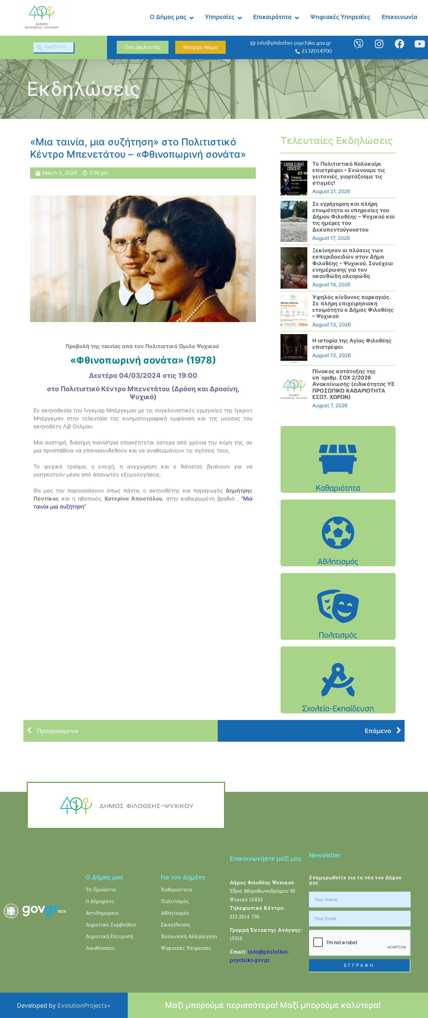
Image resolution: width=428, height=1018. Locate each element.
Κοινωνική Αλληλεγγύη (189, 936)
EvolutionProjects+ (84, 1005)
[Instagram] (379, 44)
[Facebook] (399, 44)
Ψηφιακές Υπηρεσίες (340, 17)
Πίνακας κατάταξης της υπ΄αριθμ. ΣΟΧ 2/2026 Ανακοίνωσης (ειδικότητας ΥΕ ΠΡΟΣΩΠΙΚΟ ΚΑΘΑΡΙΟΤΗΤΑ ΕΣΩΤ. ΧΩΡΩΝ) (353, 384)
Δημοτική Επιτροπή (109, 936)
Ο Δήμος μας (168, 17)
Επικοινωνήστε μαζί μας (266, 858)
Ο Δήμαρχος (100, 901)
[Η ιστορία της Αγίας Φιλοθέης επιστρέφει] (294, 348)
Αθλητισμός (175, 912)
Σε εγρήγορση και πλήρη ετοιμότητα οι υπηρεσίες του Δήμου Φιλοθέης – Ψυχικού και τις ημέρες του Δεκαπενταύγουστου (353, 216)
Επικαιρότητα (272, 17)
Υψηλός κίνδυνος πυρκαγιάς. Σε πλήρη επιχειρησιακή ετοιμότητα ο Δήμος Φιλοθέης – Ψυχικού (353, 307)
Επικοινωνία (399, 17)
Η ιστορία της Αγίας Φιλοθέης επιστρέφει (352, 343)
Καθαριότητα (176, 889)
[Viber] (358, 44)
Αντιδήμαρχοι (102, 912)
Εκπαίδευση (175, 924)
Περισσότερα (338, 476)
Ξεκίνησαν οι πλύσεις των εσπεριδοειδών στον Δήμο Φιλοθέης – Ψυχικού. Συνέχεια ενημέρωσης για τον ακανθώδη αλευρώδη (352, 263)
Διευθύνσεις (100, 947)
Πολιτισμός (175, 901)
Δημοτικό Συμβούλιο (111, 924)
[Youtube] (420, 44)
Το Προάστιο (101, 889)
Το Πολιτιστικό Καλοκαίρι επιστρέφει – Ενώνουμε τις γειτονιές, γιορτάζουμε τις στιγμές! (348, 173)
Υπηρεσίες (219, 17)
